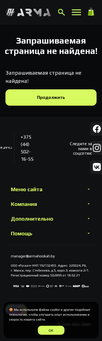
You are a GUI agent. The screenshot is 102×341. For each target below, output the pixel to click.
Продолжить (51, 97)
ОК (51, 330)
